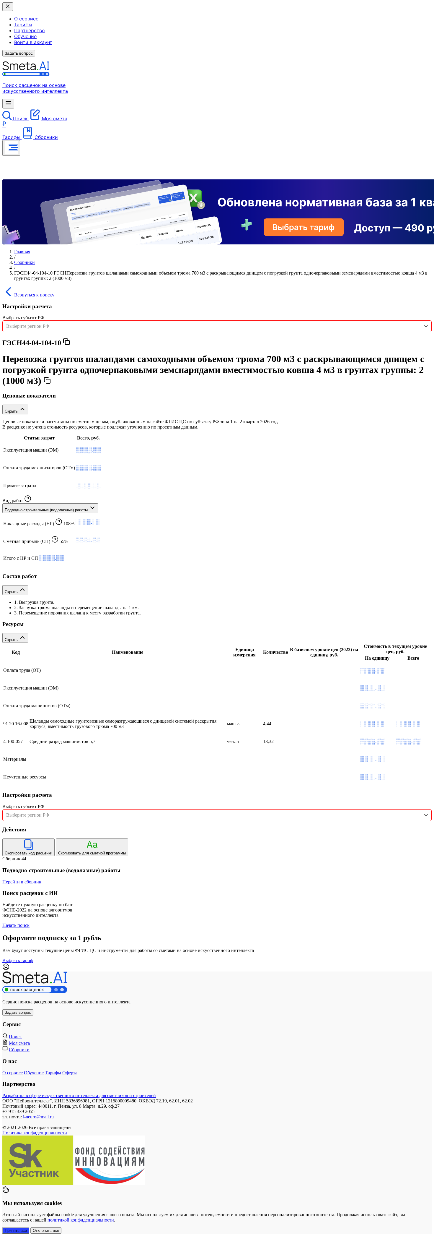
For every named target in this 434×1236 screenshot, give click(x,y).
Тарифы (23, 24)
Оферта (69, 1072)
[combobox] (217, 326)
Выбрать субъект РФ (23, 317)
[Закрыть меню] (7, 6)
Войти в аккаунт (33, 42)
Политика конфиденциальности (34, 1132)
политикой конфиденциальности (81, 1219)
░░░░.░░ (88, 450)
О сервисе (26, 19)
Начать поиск (16, 925)
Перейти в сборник (21, 881)
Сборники (24, 262)
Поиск (15, 1036)
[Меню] (8, 103)
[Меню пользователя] (11, 148)
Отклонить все (46, 1230)
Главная (22, 251)
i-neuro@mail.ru (38, 1116)
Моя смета (19, 1043)
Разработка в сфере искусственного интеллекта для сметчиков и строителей (79, 1095)
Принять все (16, 1230)
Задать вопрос (19, 53)
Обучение (25, 36)
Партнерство (29, 30)
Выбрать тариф (17, 960)
